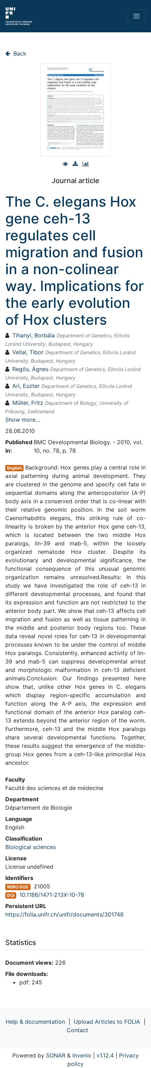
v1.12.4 (105, 1055)
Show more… (22, 419)
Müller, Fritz (27, 402)
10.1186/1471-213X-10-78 (51, 894)
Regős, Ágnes (30, 369)
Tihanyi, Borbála (33, 335)
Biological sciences (30, 846)
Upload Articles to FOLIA (107, 1021)
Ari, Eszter (26, 385)
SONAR (55, 1055)
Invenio (81, 1055)
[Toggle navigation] (136, 16)
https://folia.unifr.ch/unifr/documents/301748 (64, 914)
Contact (77, 1030)
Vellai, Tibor (28, 352)
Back (19, 53)
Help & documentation (35, 1021)
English (14, 468)
